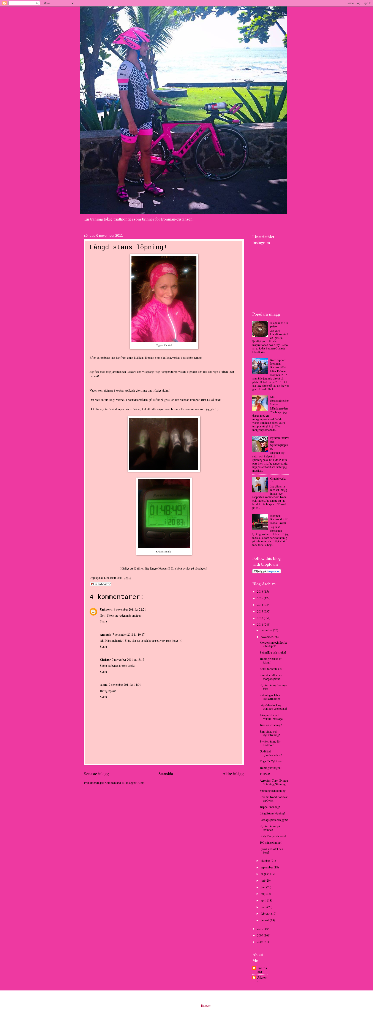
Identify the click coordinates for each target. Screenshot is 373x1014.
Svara (103, 621)
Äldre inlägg (233, 773)
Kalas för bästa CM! (272, 669)
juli (263, 880)
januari (265, 920)
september (267, 867)
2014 (260, 605)
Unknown (106, 609)
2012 (260, 618)
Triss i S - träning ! (271, 725)
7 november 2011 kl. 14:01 (125, 684)
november (267, 637)
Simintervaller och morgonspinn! (271, 677)
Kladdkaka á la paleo (279, 324)
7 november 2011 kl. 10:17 (128, 634)
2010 (260, 929)
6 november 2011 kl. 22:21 (130, 609)
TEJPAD (265, 774)
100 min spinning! (271, 842)
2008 (260, 942)
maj (263, 894)
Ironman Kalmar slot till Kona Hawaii (279, 519)
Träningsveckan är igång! (270, 660)
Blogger (205, 1005)
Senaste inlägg (96, 773)
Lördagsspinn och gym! (274, 820)
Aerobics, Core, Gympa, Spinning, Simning (274, 782)
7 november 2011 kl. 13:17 (128, 659)
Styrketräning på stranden (270, 828)
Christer (105, 659)
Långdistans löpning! (272, 813)
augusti (265, 874)
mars (264, 907)
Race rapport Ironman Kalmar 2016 (278, 363)
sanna (103, 684)
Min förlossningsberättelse (279, 400)
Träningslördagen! (271, 768)
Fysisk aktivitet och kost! (271, 851)
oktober (266, 860)
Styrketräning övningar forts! (274, 687)
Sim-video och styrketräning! (270, 733)
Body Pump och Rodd (273, 836)
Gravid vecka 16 (278, 480)
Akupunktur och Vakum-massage (271, 717)
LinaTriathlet (262, 969)
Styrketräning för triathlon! (270, 743)
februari (266, 913)
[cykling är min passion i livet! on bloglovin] (266, 572)
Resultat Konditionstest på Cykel (274, 799)
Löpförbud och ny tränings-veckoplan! (273, 707)
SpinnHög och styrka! (273, 652)
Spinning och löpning (273, 791)
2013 (260, 611)
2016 (260, 591)
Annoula (105, 634)
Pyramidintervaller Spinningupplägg (279, 443)
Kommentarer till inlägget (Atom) (124, 783)
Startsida (165, 773)
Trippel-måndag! (270, 807)
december (267, 630)
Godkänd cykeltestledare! (271, 753)
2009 (260, 935)
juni (263, 887)
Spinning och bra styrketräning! (270, 697)
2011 (260, 624)
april (264, 900)
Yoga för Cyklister (271, 761)
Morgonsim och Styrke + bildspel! (273, 644)
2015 (260, 598)
